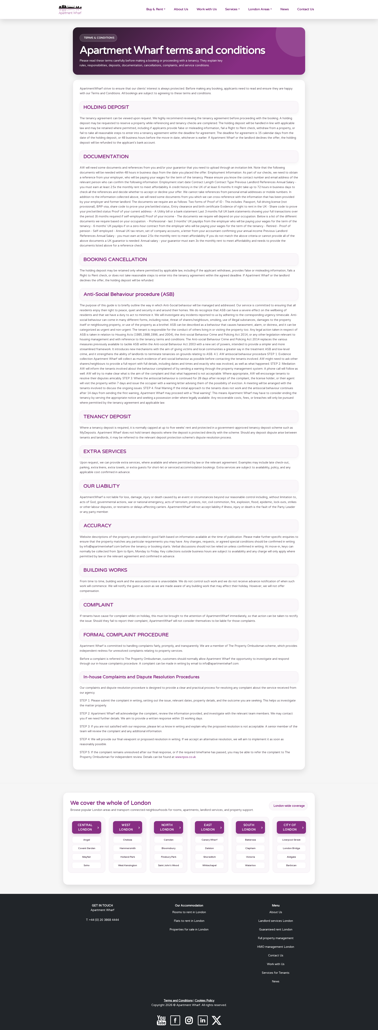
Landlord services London (275, 921)
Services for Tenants (275, 973)
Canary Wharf (209, 839)
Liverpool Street (291, 839)
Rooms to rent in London (189, 912)
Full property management (276, 938)
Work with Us (207, 9)
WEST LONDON (126, 827)
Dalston (209, 848)
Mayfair (86, 857)
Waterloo (250, 865)
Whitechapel (209, 865)
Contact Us (305, 9)
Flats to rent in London (189, 921)
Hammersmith (128, 848)
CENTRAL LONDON (85, 827)
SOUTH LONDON (249, 827)
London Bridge (291, 848)
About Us (181, 9)
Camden (168, 839)
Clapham (250, 848)
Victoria (250, 857)
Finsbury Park (168, 857)
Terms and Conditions (178, 1000)
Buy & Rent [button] (154, 9)
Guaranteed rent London (275, 929)
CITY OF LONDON (289, 827)
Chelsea (127, 839)
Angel (86, 839)
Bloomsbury (168, 848)
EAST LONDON (208, 827)
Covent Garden (86, 848)
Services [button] (231, 9)
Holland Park (127, 857)
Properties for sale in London (189, 929)
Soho (87, 865)
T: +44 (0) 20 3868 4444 (102, 920)
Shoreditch (209, 857)
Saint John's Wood (168, 865)
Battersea (250, 839)
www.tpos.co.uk (185, 757)
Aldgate (291, 857)
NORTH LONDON (167, 827)
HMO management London (275, 947)
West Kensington (127, 865)
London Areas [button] (259, 9)
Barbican (291, 865)
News (284, 9)
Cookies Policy (204, 1000)
